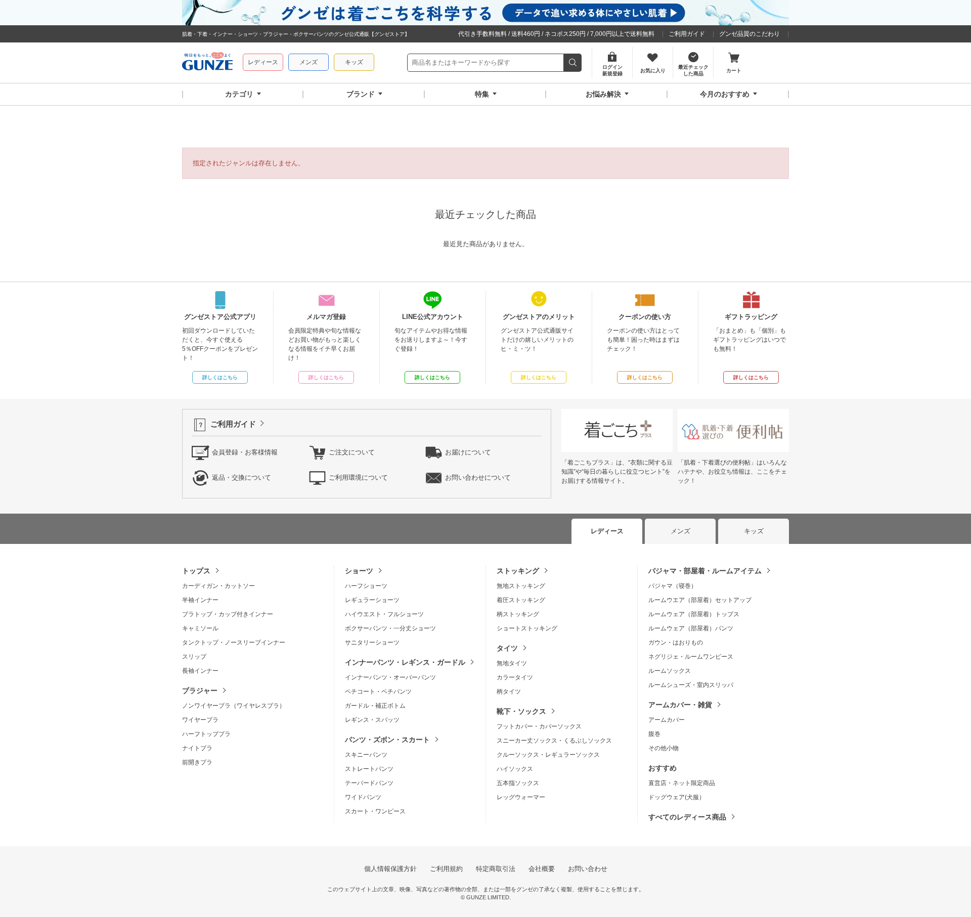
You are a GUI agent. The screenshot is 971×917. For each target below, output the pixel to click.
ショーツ (359, 571)
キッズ (354, 62)
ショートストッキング (527, 628)
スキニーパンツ (366, 754)
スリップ (194, 656)
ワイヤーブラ (200, 719)
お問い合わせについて (478, 477)
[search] (573, 63)
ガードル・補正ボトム (375, 705)
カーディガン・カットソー (218, 585)
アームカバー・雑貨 (680, 705)
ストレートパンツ (369, 768)
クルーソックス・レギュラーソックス (548, 754)
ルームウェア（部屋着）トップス (693, 614)
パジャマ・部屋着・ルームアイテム (705, 571)
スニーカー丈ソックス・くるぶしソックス (554, 740)
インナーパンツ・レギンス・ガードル (405, 662)
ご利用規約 (446, 869)
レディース (263, 62)
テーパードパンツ (369, 783)
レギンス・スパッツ (372, 719)
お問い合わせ (587, 869)
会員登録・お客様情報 (245, 452)
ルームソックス (669, 670)
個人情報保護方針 (390, 869)
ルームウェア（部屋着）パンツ (690, 628)
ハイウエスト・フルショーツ (384, 614)
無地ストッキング (521, 585)
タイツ (507, 648)
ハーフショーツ (366, 585)
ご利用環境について (358, 477)
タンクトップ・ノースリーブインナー (233, 642)
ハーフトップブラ (206, 734)
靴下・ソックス (521, 711)
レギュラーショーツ (372, 600)
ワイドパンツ (363, 797)
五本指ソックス (518, 783)
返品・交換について (241, 477)
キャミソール (200, 628)
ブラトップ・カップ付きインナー (227, 614)
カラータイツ (515, 677)
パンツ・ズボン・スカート (387, 740)
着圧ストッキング (521, 600)
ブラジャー (199, 690)
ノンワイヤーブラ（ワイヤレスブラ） (233, 705)
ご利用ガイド (687, 33)
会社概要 (541, 869)
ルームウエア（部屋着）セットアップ (700, 600)
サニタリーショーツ (372, 642)
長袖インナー (200, 670)
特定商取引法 (495, 869)
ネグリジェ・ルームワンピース (690, 656)
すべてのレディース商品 (687, 817)
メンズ (308, 62)
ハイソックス (515, 768)
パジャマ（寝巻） (672, 585)
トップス (196, 571)
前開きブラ (197, 762)
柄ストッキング (518, 614)
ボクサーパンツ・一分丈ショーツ (390, 628)
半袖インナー (200, 600)
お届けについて (468, 452)
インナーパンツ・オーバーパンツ (390, 677)
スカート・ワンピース (375, 811)
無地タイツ (512, 663)
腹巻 (654, 734)
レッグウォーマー (521, 797)
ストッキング (518, 571)
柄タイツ (509, 691)
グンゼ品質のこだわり (749, 33)
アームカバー (666, 719)
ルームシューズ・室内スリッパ (690, 685)
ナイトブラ (197, 748)
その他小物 (663, 748)
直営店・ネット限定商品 (681, 783)
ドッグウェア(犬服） (676, 797)
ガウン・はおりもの (675, 642)
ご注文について (352, 452)
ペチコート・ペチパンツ (378, 691)
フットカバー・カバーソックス (539, 726)
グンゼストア (207, 62)
